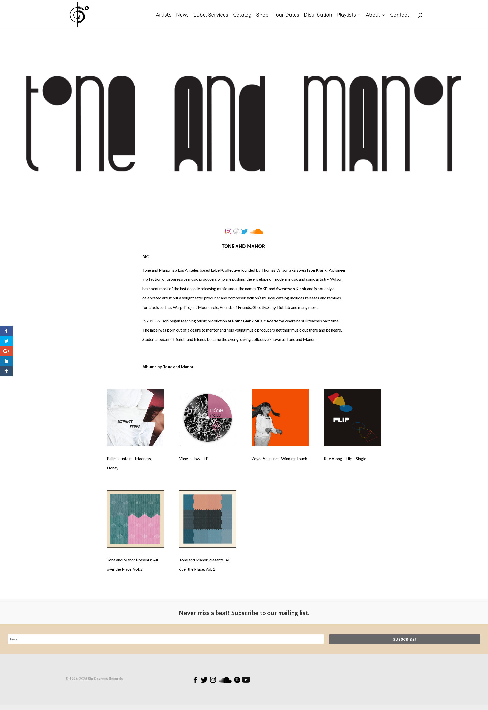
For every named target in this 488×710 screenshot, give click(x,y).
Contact (399, 15)
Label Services (210, 15)
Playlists (346, 15)
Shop (262, 15)
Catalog (242, 15)
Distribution (318, 15)
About (373, 15)
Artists (163, 15)
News (182, 15)
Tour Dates (286, 15)
